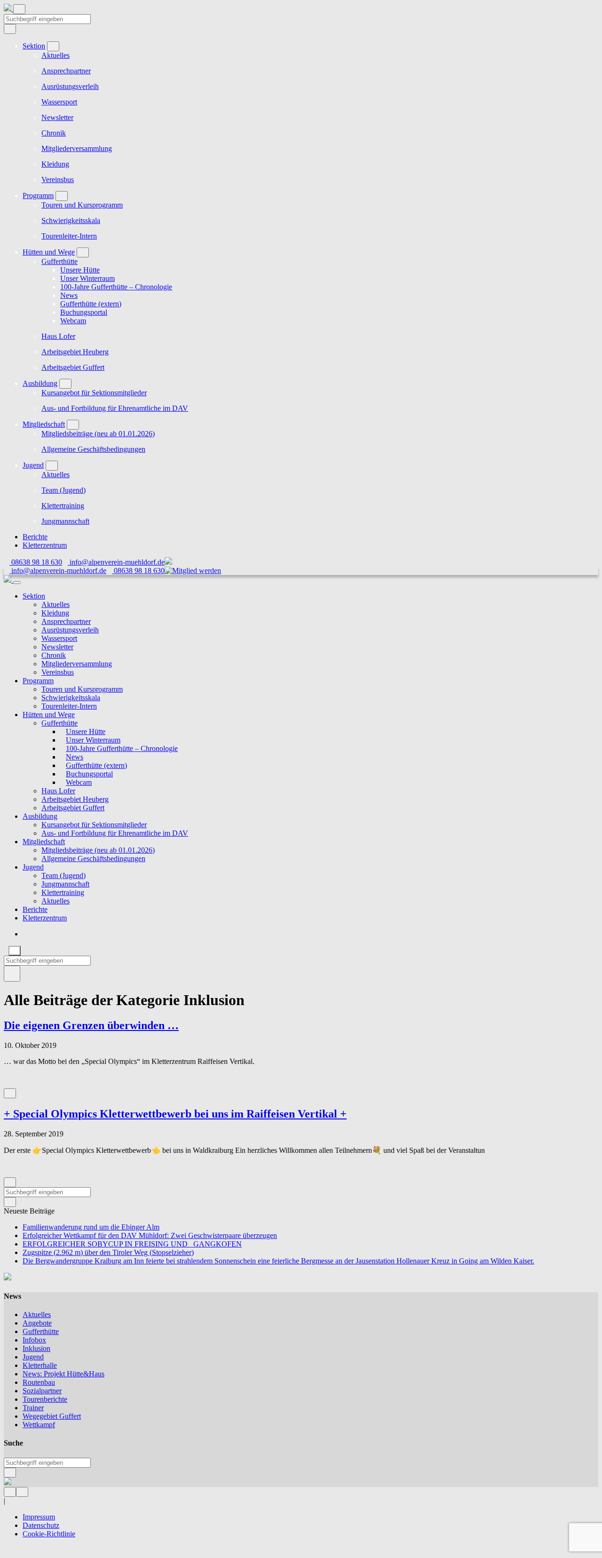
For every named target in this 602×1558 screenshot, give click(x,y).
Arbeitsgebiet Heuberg (75, 352)
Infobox (34, 1340)
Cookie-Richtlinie (49, 1534)
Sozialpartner (42, 1391)
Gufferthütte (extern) (90, 304)
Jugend (33, 465)
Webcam (73, 321)
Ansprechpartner (66, 71)
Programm (38, 196)
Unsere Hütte (80, 270)
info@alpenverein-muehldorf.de (116, 562)
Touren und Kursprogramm (82, 205)
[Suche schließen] (14, 951)
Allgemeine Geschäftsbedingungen (93, 449)
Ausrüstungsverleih (70, 86)
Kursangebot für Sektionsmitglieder (94, 393)
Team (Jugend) (63, 490)
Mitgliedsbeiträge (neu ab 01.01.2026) (98, 434)
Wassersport (59, 102)
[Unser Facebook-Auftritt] (10, 1491)
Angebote (37, 1323)
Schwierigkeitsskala (70, 220)
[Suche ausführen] (12, 974)
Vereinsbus (57, 180)
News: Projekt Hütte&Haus (63, 1374)
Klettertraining (62, 506)
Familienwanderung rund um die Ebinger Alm (91, 1227)
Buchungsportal (83, 312)
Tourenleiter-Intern (69, 236)
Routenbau (39, 1382)
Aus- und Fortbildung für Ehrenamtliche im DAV (114, 408)
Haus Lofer (58, 336)
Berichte (35, 537)
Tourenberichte (45, 1399)
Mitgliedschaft (44, 424)
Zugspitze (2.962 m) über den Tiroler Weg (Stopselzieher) (108, 1252)
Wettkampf (39, 1425)
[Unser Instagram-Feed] (22, 1491)
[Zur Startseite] (8, 9)
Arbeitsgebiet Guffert (72, 367)
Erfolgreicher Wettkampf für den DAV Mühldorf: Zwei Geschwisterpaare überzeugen (150, 1235)
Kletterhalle (40, 1365)
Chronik (53, 133)
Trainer (33, 1408)
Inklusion (36, 1348)
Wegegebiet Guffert (52, 1416)
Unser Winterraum (87, 278)
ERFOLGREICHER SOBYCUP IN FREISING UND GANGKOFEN (132, 1244)
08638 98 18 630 (35, 562)
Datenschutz (41, 1525)
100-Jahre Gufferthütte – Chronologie (116, 287)
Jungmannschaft (65, 521)
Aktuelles (55, 55)
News (69, 295)
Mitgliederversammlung (76, 148)
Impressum (39, 1517)
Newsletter (57, 117)
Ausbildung (40, 383)
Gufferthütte (59, 261)
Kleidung (55, 164)
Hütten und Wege (49, 252)
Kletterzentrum (45, 545)
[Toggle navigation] (19, 9)
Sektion (34, 46)
